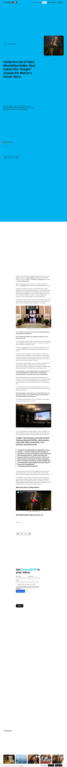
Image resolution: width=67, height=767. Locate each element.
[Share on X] (13, 157)
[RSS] (55, 2)
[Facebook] (48, 2)
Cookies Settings (44, 765)
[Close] (65, 765)
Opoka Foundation (30, 277)
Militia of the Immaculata (38, 279)
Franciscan (25, 347)
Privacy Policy (18, 588)
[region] (33, 765)
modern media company (23, 281)
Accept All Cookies (59, 765)
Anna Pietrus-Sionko (9, 141)
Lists (40, 2)
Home (33, 2)
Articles (36, 2)
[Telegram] (53, 2)
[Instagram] (51, 2)
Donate (44, 2)
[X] (50, 2)
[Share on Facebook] (5, 157)
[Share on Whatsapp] (9, 157)
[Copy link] (17, 157)
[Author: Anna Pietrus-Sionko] (4, 142)
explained (24, 285)
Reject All (51, 765)
